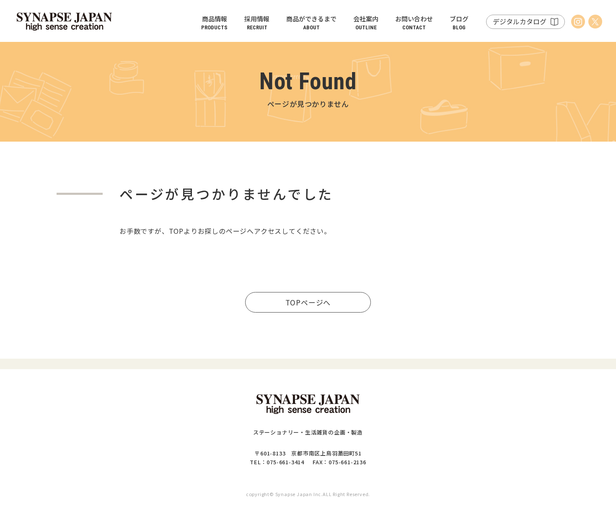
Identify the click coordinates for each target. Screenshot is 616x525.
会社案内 (365, 22)
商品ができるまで (311, 22)
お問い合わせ (414, 22)
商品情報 (214, 22)
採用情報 (256, 22)
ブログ (459, 22)
